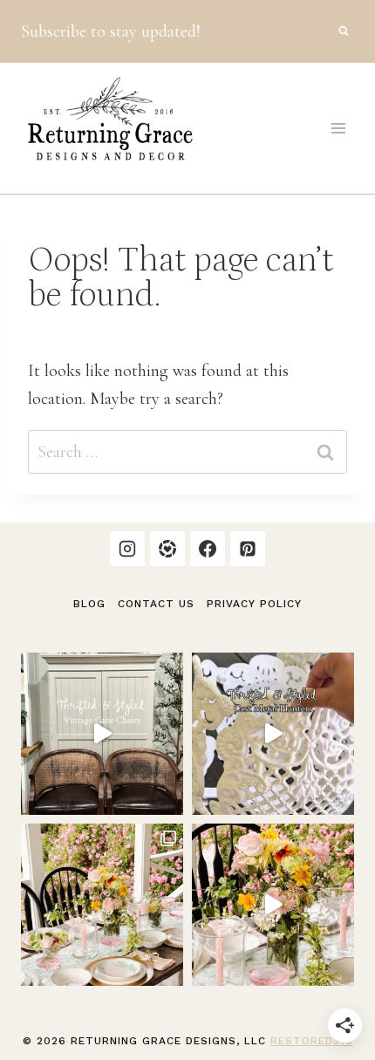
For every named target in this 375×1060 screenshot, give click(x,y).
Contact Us (156, 604)
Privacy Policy (254, 604)
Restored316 (311, 1041)
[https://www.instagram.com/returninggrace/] (127, 548)
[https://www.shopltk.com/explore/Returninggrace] (167, 548)
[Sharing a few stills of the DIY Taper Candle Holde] (102, 905)
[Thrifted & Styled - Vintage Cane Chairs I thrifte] (102, 734)
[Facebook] (207, 548)
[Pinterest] (247, 548)
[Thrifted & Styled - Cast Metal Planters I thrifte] (273, 734)
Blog (89, 604)
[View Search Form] (343, 31)
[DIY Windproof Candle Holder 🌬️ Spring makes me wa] (273, 905)
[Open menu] (338, 127)
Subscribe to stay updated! (111, 31)
